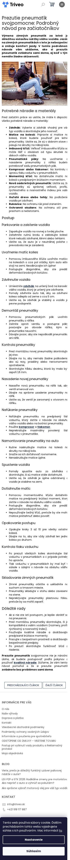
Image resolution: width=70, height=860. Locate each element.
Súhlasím (33, 851)
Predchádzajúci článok (23, 685)
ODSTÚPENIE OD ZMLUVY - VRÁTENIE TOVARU (29, 741)
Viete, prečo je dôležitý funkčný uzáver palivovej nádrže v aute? (32, 772)
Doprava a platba (13, 718)
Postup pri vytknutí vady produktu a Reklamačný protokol (32, 747)
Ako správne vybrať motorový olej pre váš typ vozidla (35, 788)
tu (60, 830)
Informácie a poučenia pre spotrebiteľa (26, 736)
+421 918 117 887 (17, 809)
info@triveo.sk (16, 804)
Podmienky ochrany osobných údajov (25, 732)
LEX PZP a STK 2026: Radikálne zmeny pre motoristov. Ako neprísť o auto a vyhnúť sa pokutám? (34, 781)
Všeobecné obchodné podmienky (23, 727)
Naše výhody (10, 713)
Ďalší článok (54, 685)
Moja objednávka (12, 753)
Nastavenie (34, 840)
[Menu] (62, 4)
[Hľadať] (43, 4)
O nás (5, 709)
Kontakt (6, 722)
